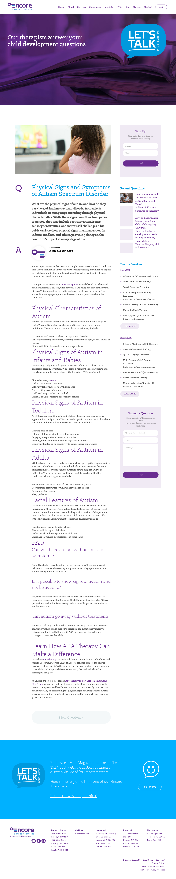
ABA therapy (49, 659)
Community (95, 6)
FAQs (119, 6)
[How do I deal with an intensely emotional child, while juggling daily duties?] (126, 221)
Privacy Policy (158, 863)
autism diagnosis (70, 284)
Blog (127, 6)
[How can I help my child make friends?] (126, 248)
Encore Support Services (20, 6)
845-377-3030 (133, 847)
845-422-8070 (131, 843)
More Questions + (71, 717)
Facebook (38, 841)
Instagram (43, 841)
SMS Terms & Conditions (153, 867)
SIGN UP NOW (150, 787)
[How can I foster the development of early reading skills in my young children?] (126, 234)
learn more (130, 326)
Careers (137, 6)
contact (54, 380)
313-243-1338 (83, 834)
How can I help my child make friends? (147, 246)
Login (161, 6)
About (71, 6)
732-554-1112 (105, 847)
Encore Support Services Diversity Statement (145, 860)
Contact (148, 6)
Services (81, 6)
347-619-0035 (61, 850)
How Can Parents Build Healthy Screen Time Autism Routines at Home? (147, 199)
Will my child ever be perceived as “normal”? (147, 209)
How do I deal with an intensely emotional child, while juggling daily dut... (146, 222)
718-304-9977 (59, 847)
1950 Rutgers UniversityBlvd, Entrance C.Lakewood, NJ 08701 (106, 837)
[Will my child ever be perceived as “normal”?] (126, 211)
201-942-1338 (155, 840)
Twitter (33, 841)
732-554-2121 (104, 843)
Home (61, 6)
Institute (108, 6)
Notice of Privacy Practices (152, 870)
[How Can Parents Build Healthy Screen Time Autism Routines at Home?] (126, 198)
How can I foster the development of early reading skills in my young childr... (146, 235)
